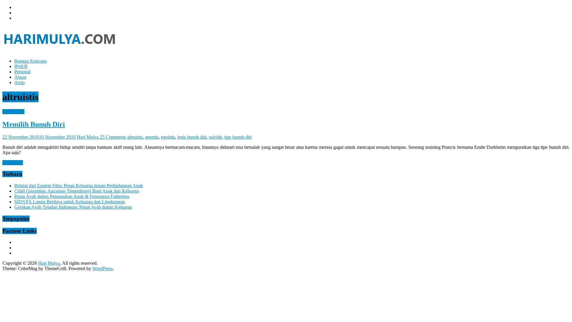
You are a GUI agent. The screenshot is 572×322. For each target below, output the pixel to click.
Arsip (19, 82)
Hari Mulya (88, 137)
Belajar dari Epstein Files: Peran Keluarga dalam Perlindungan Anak (78, 185)
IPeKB (20, 66)
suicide (215, 137)
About (20, 77)
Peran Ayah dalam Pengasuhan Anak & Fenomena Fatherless (71, 196)
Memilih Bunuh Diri (33, 124)
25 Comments (113, 137)
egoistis (168, 137)
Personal (22, 71)
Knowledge (13, 111)
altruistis (135, 137)
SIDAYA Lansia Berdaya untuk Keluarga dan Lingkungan (69, 201)
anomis (151, 137)
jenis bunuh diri (191, 137)
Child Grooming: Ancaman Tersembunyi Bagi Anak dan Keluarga (76, 190)
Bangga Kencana (30, 61)
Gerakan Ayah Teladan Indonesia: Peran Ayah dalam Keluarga (73, 207)
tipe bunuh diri (238, 137)
